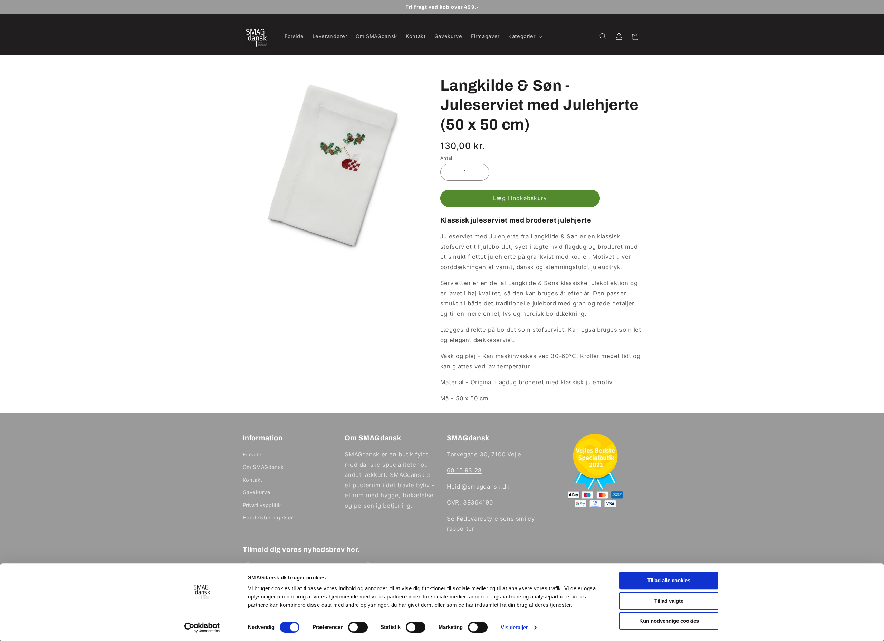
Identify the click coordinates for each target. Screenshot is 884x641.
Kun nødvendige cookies (669, 621)
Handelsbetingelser (268, 518)
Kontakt (252, 480)
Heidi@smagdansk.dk (478, 486)
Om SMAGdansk (263, 467)
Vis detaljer (514, 627)
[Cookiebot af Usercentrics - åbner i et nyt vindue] (202, 627)
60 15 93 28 (464, 470)
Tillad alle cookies (668, 580)
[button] (524, 36)
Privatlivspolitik (262, 505)
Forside (252, 455)
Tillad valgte (668, 601)
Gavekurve (257, 492)
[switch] (358, 627)
